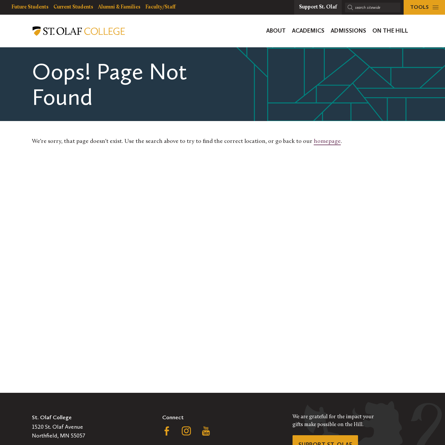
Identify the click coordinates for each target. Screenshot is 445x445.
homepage (327, 142)
